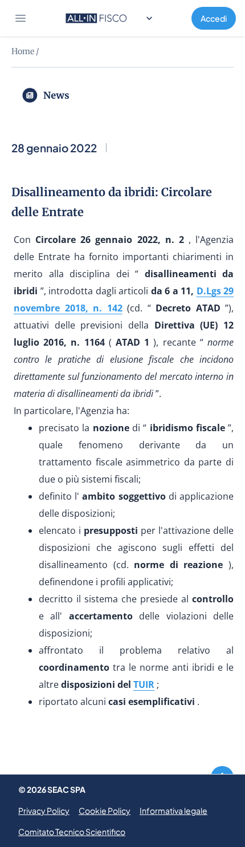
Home (22, 51)
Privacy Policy (44, 810)
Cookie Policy (104, 810)
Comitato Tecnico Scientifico (71, 831)
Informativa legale (173, 810)
